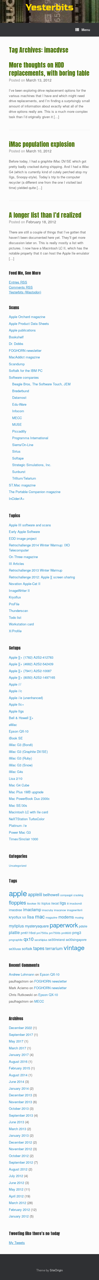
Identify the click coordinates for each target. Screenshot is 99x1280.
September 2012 (21, 1162)
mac (40, 916)
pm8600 (66, 933)
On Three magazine (23, 556)
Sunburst (18, 471)
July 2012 (16, 1175)
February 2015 (19, 1068)
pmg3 (76, 932)
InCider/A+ (17, 498)
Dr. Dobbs (16, 343)
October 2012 (19, 1155)
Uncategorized (17, 865)
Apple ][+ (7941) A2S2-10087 (30, 670)
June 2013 (16, 1121)
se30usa (15, 948)
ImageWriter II (19, 590)
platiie (14, 932)
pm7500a (42, 933)
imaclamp (32, 909)
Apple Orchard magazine (27, 316)
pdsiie (83, 926)
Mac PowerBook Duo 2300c (29, 798)
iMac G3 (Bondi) (21, 744)
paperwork (64, 924)
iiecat (55, 903)
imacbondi (76, 903)
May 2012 (16, 1189)
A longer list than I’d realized (45, 215)
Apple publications (22, 330)
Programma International (30, 437)
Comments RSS (21, 287)
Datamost (19, 397)
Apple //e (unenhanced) (26, 697)
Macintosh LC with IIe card (28, 812)
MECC (17, 417)
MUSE (17, 424)
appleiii (35, 894)
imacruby (47, 910)
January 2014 (19, 1088)
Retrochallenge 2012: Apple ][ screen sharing (42, 577)
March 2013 (17, 1128)
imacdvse (15, 910)
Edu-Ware (19, 404)
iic (38, 903)
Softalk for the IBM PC (25, 370)
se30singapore (76, 939)
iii (68, 903)
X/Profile (15, 630)
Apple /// (15, 684)
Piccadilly (19, 431)
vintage (74, 947)
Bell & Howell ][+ (21, 717)
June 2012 (16, 1182)
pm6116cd (28, 932)
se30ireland (56, 939)
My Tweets (17, 1242)
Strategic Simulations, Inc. (31, 464)
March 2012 (17, 1202)
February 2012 (19, 1209)
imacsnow (60, 910)
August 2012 (18, 1169)
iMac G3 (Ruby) (20, 758)
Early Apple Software (24, 531)
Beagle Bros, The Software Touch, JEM (41, 384)
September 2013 (21, 1115)
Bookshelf (16, 337)
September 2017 (21, 1034)
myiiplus (16, 925)
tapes (38, 948)
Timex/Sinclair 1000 (23, 838)
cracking (78, 895)
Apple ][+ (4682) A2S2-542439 (31, 663)
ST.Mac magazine (22, 485)
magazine (51, 917)
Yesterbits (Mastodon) (25, 292)
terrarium (54, 948)
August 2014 (18, 1074)
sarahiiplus (41, 940)
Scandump (17, 363)
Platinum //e (18, 825)
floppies (17, 902)
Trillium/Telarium (24, 478)
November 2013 (20, 1101)
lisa (30, 916)
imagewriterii (74, 910)
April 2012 (16, 1196)
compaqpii (66, 895)
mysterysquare (37, 925)
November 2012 (20, 1148)
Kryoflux (15, 597)
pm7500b (54, 933)
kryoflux (15, 917)
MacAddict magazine (24, 357)
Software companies (24, 377)
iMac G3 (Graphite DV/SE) (28, 751)
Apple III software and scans (30, 525)
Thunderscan (18, 610)
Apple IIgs (16, 711)
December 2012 (20, 1142)
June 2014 (16, 1081)
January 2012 (19, 1216)
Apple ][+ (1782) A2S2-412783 (31, 657)
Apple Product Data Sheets (29, 323)
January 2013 (19, 1135)
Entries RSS (18, 282)
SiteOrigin (56, 1270)
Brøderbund (20, 390)
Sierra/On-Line (22, 444)
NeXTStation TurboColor (26, 818)
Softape (18, 458)
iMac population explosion (42, 144)
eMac (13, 724)
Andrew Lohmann (21, 974)
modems (66, 917)
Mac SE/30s (18, 805)
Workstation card (21, 624)
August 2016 (18, 1061)
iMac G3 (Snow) (20, 765)
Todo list (15, 617)
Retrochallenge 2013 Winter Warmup (35, 570)
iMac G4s (16, 771)
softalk (27, 948)
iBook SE (16, 738)
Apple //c (15, 690)
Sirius (16, 451)
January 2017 (19, 1054)
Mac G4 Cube (19, 785)
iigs (63, 903)
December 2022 (20, 1027)
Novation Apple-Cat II (24, 583)
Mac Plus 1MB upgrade (26, 791)
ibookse (31, 903)
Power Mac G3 (20, 832)
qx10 (29, 939)
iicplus (45, 903)
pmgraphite (16, 940)
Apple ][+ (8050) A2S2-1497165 (32, 677)
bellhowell (51, 894)
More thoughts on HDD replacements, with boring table (49, 69)
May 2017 (16, 1041)
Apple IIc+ (16, 704)
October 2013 (19, 1108)
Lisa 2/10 (15, 778)
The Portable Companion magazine (34, 491)
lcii (24, 917)
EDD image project (23, 538)
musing (79, 917)
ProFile (14, 604)
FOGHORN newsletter (25, 350)
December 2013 (20, 1095)
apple (18, 893)
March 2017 (17, 1048)
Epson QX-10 (18, 731)
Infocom (18, 410)
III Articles (16, 563)
